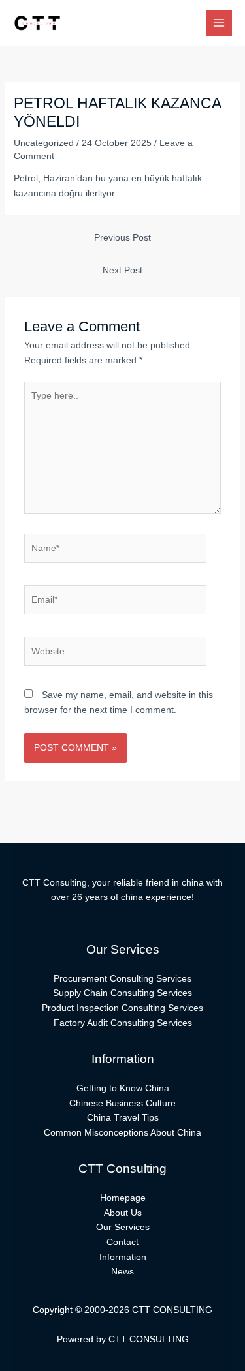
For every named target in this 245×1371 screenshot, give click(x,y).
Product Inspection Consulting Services (122, 1008)
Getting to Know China (122, 1088)
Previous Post (122, 238)
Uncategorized (44, 143)
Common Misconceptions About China (122, 1132)
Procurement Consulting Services (122, 979)
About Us (123, 1213)
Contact (122, 1242)
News (122, 1271)
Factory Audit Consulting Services (123, 1023)
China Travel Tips (123, 1117)
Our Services (123, 1227)
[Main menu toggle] (219, 23)
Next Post (122, 270)
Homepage (123, 1198)
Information (122, 1257)
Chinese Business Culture (122, 1103)
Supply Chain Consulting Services (122, 993)
